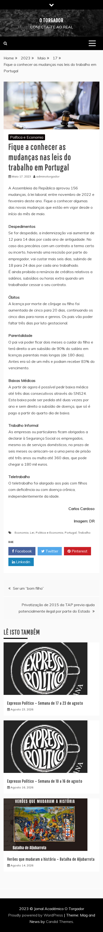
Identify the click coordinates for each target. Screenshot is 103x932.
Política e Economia (26, 137)
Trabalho (84, 532)
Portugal (71, 532)
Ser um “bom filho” (28, 588)
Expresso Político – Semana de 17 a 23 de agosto (45, 703)
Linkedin (22, 561)
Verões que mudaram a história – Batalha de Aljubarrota (51, 859)
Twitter (51, 551)
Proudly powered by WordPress (36, 915)
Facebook (23, 551)
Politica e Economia (49, 532)
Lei (32, 532)
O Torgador (51, 20)
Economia (22, 532)
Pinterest (79, 551)
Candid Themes (59, 921)
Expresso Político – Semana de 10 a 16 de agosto (44, 781)
